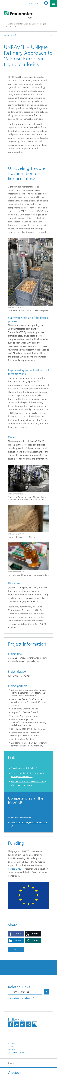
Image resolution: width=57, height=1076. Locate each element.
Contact (12, 1047)
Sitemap (11, 1044)
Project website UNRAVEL (23, 768)
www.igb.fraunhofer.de (21, 998)
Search (46, 3)
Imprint (11, 1050)
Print (16, 949)
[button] (16, 933)
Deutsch (34, 3)
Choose (46, 991)
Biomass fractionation (21, 817)
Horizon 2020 (14, 869)
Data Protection (16, 1053)
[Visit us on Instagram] (34, 1024)
